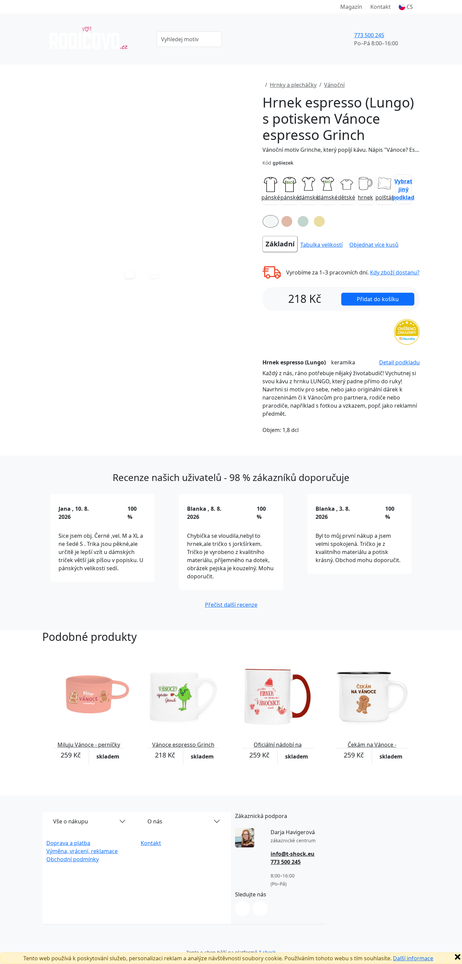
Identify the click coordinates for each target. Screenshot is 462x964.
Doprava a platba (68, 843)
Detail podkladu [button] (399, 362)
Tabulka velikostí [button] (321, 244)
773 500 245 (369, 35)
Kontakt (380, 6)
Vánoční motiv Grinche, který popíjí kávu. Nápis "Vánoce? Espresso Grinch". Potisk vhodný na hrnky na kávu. (341, 149)
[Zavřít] (457, 957)
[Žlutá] (319, 221)
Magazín (351, 6)
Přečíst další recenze (231, 604)
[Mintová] (303, 221)
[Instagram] (242, 908)
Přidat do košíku (378, 299)
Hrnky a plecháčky (293, 85)
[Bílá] (270, 221)
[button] (406, 7)
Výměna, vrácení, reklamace (82, 851)
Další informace (413, 958)
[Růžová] (287, 221)
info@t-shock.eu (293, 854)
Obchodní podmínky (72, 859)
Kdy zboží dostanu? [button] (394, 272)
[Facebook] (260, 908)
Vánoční (334, 85)
